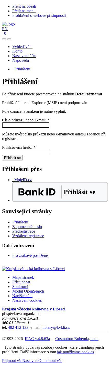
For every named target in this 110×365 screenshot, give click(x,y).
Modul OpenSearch (28, 291)
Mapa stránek (23, 277)
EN (5, 29)
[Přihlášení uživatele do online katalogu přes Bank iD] (60, 200)
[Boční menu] (4, 39)
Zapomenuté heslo (27, 226)
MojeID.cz (22, 180)
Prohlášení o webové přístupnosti (39, 15)
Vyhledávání (22, 46)
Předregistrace (23, 231)
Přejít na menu (24, 11)
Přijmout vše (12, 360)
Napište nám (22, 296)
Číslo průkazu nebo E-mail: (25, 120)
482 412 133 (18, 327)
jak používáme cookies (75, 352)
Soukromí (20, 286)
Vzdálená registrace (28, 236)
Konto (17, 51)
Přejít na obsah (24, 6)
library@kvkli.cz (56, 327)
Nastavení (30, 360)
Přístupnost (21, 282)
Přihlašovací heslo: (18, 147)
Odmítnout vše (50, 360)
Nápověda (20, 60)
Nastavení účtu (24, 56)
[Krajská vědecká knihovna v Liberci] (33, 269)
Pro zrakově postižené (30, 255)
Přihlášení (21, 69)
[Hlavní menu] (9, 39)
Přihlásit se (12, 158)
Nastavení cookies (27, 300)
